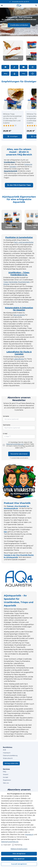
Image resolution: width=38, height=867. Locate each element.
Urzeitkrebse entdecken (19, 25)
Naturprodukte (19, 315)
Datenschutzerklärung (15, 444)
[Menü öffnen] (2, 5)
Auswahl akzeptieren (19, 864)
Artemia (6, 284)
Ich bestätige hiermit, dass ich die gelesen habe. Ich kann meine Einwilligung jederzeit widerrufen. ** (20, 445)
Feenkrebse (13, 282)
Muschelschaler (24, 282)
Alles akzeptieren (19, 854)
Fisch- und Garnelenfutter (24, 242)
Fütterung (28, 164)
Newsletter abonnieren (19, 454)
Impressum (29, 834)
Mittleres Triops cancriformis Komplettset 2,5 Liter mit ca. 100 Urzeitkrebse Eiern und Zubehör (12, 118)
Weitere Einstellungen (19, 849)
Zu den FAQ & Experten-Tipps (19, 185)
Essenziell (7, 845)
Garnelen (12, 166)
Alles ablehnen (19, 859)
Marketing (18, 845)
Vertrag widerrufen (11, 763)
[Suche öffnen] (36, 5)
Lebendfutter (19, 359)
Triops (5, 282)
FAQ (4, 772)
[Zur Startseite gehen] (19, 5)
